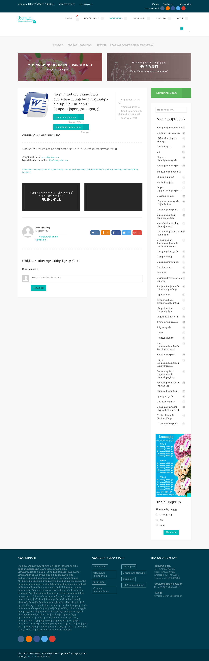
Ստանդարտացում (168, 262)
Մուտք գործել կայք (134, 573)
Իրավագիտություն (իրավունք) (168, 384)
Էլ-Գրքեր (102, 45)
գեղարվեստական (167, 391)
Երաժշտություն (166, 401)
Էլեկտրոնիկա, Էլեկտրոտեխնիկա (168, 301)
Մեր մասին (99, 566)
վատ (162, 525)
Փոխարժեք (185, 4)
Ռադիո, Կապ (164, 256)
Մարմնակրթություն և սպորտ (169, 279)
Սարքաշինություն (167, 251)
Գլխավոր (57, 45)
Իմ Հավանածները (133, 585)
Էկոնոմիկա (163, 294)
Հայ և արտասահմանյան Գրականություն (168, 346)
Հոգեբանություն (166, 354)
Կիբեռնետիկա (165, 182)
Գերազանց (165, 514)
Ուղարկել (38, 288)
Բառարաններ (165, 338)
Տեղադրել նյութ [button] (166, 92)
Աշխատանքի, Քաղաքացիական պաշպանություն (167, 243)
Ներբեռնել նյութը (66, 117)
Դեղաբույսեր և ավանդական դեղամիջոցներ (165, 374)
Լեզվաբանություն (167, 316)
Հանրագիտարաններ (169, 127)
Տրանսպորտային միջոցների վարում (131, 45)
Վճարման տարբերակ (100, 574)
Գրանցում (168, 4)
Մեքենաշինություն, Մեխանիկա (168, 203)
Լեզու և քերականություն (167, 159)
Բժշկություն (164, 327)
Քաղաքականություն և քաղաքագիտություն (169, 168)
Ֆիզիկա (161, 272)
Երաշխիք (98, 582)
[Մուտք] (24, 273)
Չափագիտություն (167, 209)
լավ (161, 520)
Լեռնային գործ (165, 177)
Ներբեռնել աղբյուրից (68, 127)
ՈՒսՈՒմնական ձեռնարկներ (165, 417)
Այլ (158, 152)
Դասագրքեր (164, 146)
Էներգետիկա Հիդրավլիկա (165, 310)
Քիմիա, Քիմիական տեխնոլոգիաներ (168, 288)
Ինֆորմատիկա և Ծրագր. (167, 140)
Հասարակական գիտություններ (166, 216)
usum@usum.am (86, 4)
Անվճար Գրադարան (80, 45)
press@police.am (50, 157)
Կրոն (160, 332)
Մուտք (155, 4)
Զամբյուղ (128, 579)
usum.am (32, 656)
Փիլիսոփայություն (167, 322)
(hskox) (43, 227)
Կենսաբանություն (167, 423)
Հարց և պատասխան (101, 589)
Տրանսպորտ (164, 267)
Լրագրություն (165, 396)
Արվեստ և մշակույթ (168, 133)
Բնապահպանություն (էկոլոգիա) (169, 233)
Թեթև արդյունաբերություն (169, 189)
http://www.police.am (58, 160)
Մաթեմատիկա (165, 196)
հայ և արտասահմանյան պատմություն (168, 363)
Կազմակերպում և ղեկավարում (167, 225)
